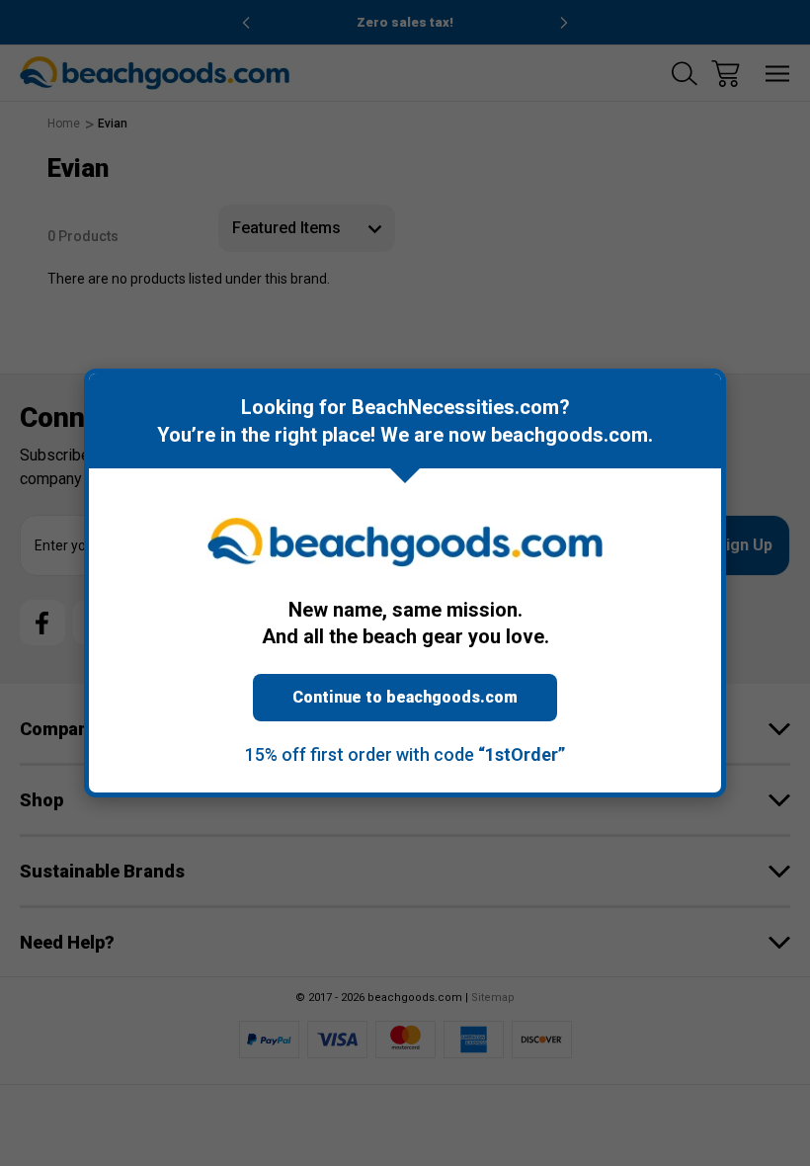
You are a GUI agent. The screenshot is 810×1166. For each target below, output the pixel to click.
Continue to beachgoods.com (405, 697)
